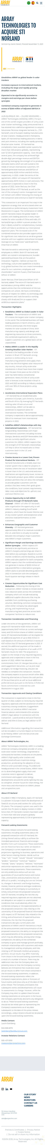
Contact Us (30, 1103)
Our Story (30, 1094)
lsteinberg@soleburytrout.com (14, 1031)
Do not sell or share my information (24, 1134)
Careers (28, 1105)
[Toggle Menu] (42, 3)
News (27, 1097)
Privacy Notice (33, 1130)
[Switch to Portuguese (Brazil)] (28, 3)
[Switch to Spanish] (33, 3)
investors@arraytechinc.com (13, 1043)
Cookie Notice (24, 1132)
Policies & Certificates (14, 1130)
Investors (30, 1100)
